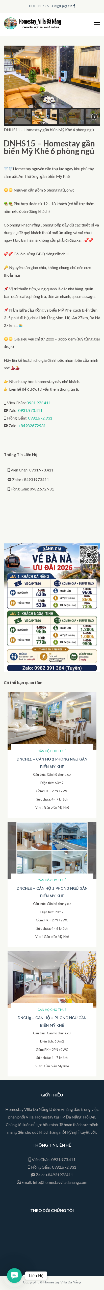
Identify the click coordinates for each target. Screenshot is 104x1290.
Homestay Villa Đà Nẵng (62, 1282)
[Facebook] (74, 5)
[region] (52, 86)
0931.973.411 (39, 402)
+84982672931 (32, 425)
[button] (10, 77)
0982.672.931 (40, 417)
